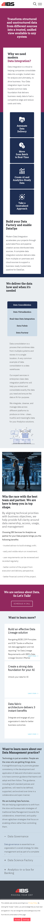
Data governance (11, 844)
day (30, 895)
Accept (17, 919)
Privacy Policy (32, 903)
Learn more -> (33, 656)
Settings (26, 919)
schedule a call (22, 603)
